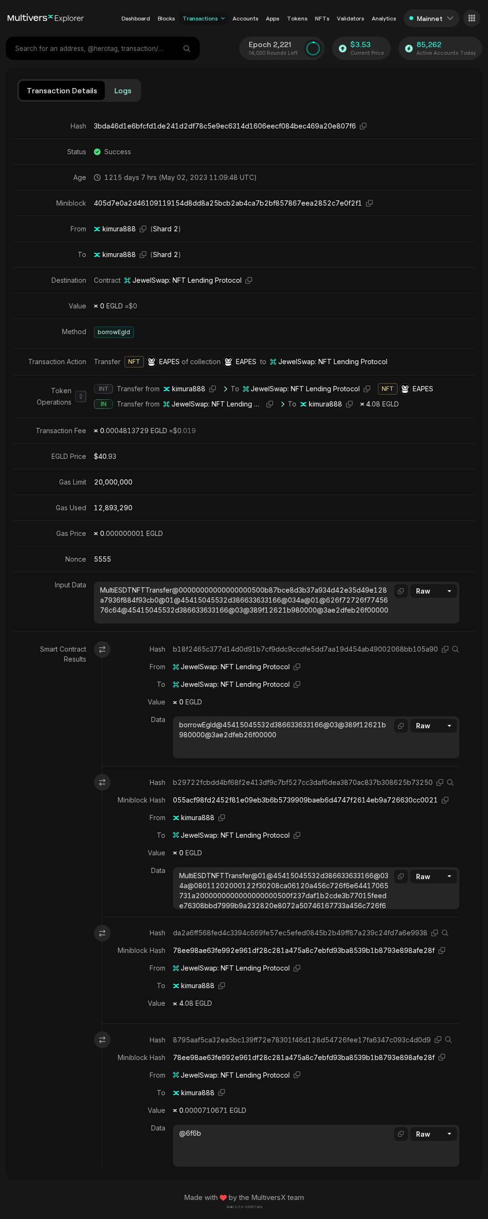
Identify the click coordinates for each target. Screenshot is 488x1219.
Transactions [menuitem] (200, 18)
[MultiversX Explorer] (46, 18)
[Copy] (363, 126)
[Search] (188, 48)
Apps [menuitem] (272, 18)
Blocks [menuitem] (166, 18)
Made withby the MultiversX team (244, 1197)
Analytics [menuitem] (384, 18)
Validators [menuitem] (350, 18)
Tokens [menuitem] (297, 18)
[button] (223, 18)
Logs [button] (123, 90)
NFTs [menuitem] (322, 18)
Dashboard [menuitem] (136, 18)
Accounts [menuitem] (245, 18)
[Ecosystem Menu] (471, 18)
